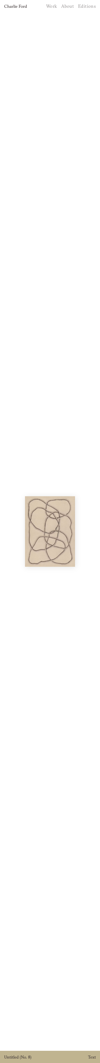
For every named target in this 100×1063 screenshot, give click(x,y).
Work (51, 6)
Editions (87, 6)
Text (92, 1057)
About (67, 6)
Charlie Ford (15, 6)
